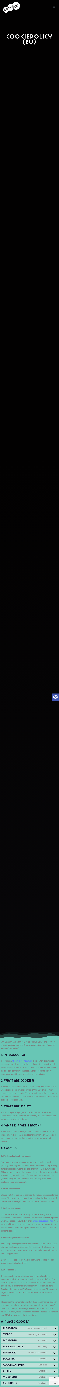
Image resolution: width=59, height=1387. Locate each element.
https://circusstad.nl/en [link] (22, 1061)
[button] (54, 7)
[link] (55, 697)
